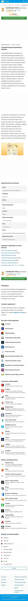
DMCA (16, 588)
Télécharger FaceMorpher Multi (9, 253)
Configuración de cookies (19, 591)
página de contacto (19, 312)
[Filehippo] (5, 1)
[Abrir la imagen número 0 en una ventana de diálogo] (12, 149)
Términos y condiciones (21, 576)
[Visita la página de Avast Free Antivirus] (14, 14)
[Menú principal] (26, 1)
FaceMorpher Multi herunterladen (9, 258)
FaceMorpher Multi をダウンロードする (11, 265)
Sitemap (3, 585)
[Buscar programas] (23, 1)
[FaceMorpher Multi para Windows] (3, 9)
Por (11, 10)
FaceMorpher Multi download (8, 260)
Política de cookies (19, 579)
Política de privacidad (20, 582)
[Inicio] (1, 5)
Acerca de (3, 576)
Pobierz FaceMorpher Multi (8, 250)
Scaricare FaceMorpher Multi (8, 262)
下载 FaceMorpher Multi (7, 255)
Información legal (19, 585)
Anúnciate (3, 582)
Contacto (3, 579)
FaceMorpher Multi (16, 8)
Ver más (14, 568)
